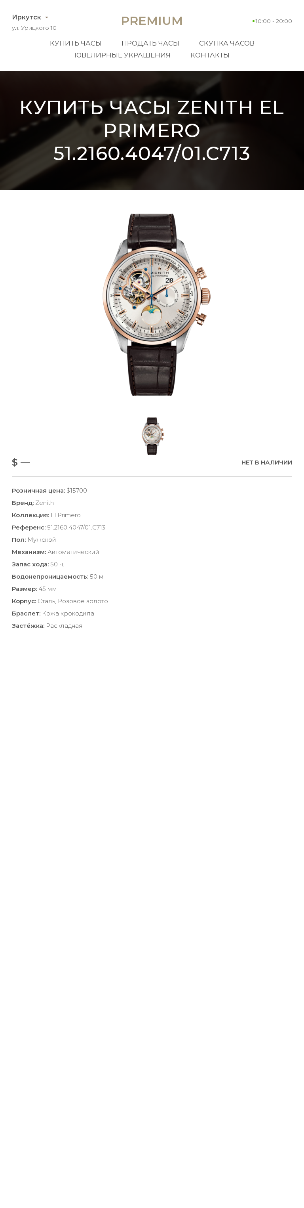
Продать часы (150, 43)
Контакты (210, 55)
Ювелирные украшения (122, 55)
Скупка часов (227, 43)
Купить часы (76, 43)
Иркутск (26, 17)
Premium (152, 20)
